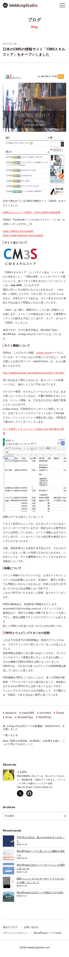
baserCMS (28, 712)
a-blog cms (42, 352)
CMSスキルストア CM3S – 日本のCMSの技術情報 (31, 212)
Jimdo (8, 717)
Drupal (60, 712)
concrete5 (45, 712)
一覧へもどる (10, 735)
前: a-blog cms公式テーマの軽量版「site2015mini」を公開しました (34, 727)
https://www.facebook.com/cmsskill (23, 235)
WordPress (45, 717)
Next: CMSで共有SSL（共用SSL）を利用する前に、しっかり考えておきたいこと (34, 742)
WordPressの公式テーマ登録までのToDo (40, 892)
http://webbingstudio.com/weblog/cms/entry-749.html (33, 372)
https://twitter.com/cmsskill (18, 231)
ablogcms (10, 712)
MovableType (25, 717)
